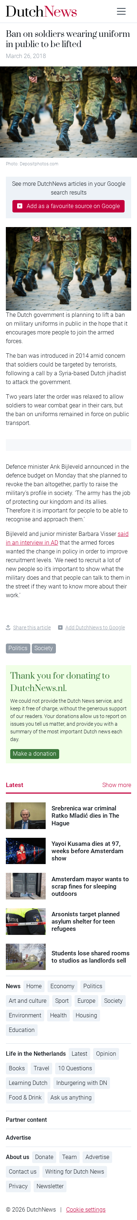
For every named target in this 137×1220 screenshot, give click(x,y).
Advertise (97, 1157)
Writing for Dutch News (74, 1171)
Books (17, 1068)
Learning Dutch (28, 1082)
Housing (86, 1015)
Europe (86, 1000)
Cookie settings (86, 1209)
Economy (62, 986)
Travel (41, 1068)
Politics (17, 648)
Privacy (18, 1186)
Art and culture (27, 1000)
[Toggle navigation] (121, 11)
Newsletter (50, 1186)
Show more (116, 785)
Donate (44, 1157)
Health (58, 1015)
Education (22, 1030)
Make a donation (34, 753)
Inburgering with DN (81, 1082)
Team (69, 1157)
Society (43, 648)
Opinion (106, 1053)
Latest (14, 785)
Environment (25, 1015)
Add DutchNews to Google (95, 627)
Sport (62, 1000)
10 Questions (75, 1068)
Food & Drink (25, 1097)
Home (34, 986)
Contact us (23, 1171)
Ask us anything (71, 1097)
